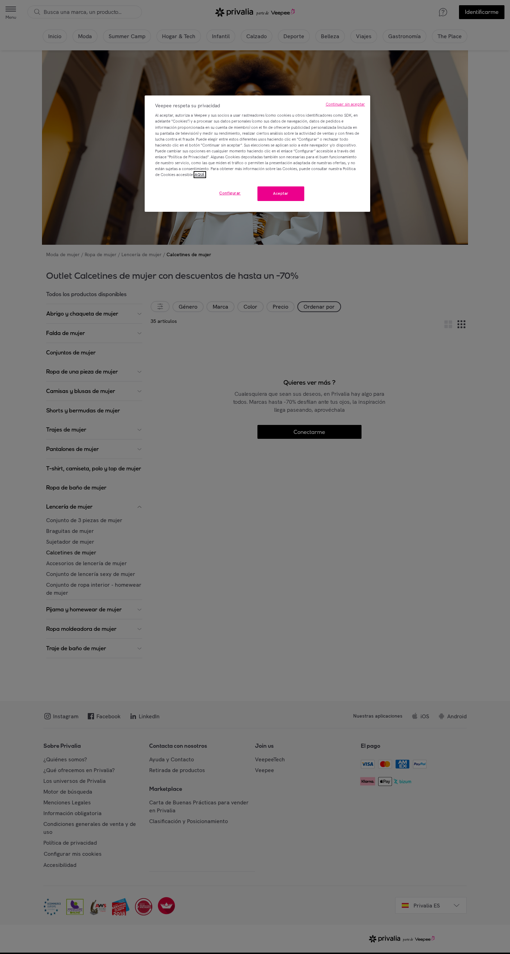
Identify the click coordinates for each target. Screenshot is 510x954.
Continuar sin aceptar (345, 104)
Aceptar (281, 193)
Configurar (230, 193)
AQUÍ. (200, 174)
